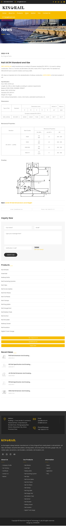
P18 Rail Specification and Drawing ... (19, 382)
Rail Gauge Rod (6, 308)
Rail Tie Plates (5, 297)
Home (4, 13)
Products (20, 13)
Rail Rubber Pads (6, 312)
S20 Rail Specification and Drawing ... (19, 364)
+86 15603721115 (33, 338)
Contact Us (46, 13)
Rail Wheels (5, 270)
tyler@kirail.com (9, 17)
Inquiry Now (33, 345)
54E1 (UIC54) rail (6, 66)
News (27, 13)
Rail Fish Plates (6, 293)
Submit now (10, 255)
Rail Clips (4, 285)
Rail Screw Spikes (6, 289)
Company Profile (7, 465)
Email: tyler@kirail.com (16, 209)
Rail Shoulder (5, 320)
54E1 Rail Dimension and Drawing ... (19, 355)
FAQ (39, 13)
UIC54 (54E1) (47, 75)
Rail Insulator (5, 327)
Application (49, 471)
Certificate (5, 471)
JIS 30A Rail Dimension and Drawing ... (20, 373)
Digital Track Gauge (7, 331)
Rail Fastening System (8, 281)
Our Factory (5, 468)
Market (33, 13)
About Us (12, 13)
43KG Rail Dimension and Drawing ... (19, 391)
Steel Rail (4, 273)
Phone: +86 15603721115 (47, 209)
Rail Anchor (5, 316)
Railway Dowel (5, 324)
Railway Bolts (5, 277)
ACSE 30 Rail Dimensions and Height (18, 203)
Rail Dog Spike (5, 304)
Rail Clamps (5, 300)
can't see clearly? (39, 249)
